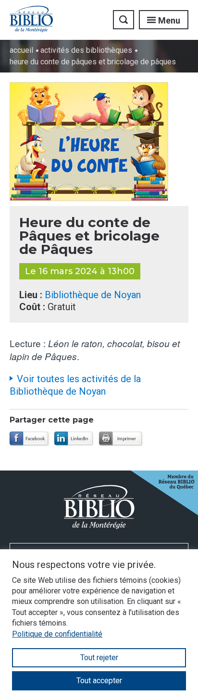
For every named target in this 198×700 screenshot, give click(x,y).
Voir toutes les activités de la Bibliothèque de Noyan (75, 385)
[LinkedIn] (74, 439)
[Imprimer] (121, 439)
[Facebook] (30, 439)
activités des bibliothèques (86, 50)
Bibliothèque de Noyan (93, 295)
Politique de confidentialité (57, 634)
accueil (21, 50)
